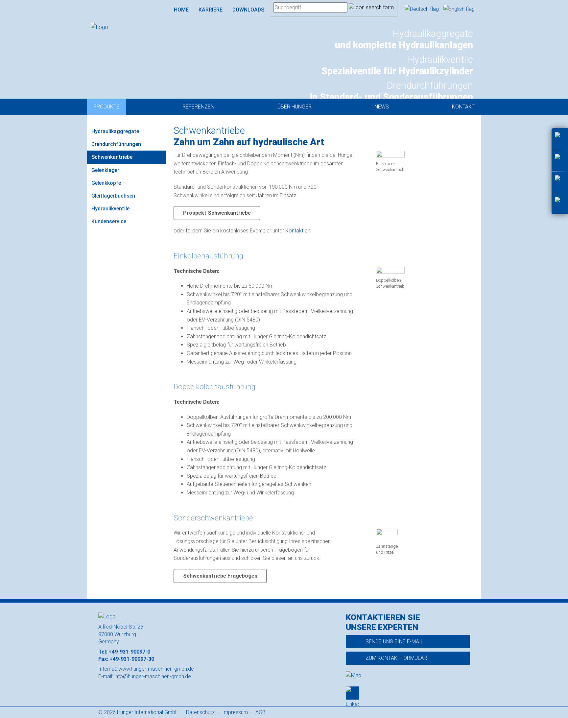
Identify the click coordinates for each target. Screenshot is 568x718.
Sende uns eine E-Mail (394, 641)
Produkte (106, 107)
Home (181, 10)
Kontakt (463, 107)
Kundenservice (108, 221)
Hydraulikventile (110, 208)
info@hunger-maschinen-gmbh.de (152, 676)
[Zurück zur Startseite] (127, 27)
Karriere (211, 10)
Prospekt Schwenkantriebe (217, 213)
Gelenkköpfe (106, 183)
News (381, 107)
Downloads (248, 10)
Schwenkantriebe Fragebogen (220, 576)
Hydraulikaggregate (115, 131)
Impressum (235, 712)
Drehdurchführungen (116, 144)
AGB (260, 712)
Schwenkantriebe (111, 157)
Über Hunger (294, 107)
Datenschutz (200, 712)
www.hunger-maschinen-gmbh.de (156, 669)
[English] (459, 9)
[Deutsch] (422, 9)
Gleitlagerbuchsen (113, 196)
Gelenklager (105, 170)
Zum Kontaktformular (396, 658)
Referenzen (198, 107)
